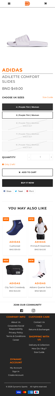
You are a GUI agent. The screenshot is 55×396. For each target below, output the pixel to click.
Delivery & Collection (39, 345)
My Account (16, 368)
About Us (15, 322)
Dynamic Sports (20, 386)
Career (16, 340)
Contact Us (39, 322)
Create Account (16, 375)
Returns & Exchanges (39, 329)
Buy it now (27, 183)
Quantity (9, 157)
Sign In (15, 371)
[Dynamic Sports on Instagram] (33, 310)
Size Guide (48, 97)
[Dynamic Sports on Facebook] (21, 310)
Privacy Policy (16, 332)
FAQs (39, 326)
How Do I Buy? (39, 348)
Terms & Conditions (16, 336)
